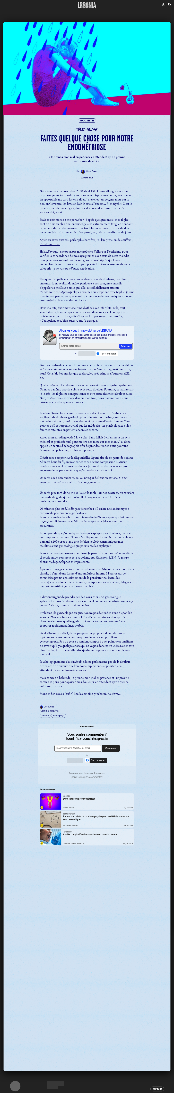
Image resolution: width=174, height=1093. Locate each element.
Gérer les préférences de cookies (87, 580)
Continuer (106, 541)
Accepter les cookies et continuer (87, 574)
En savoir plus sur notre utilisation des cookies (87, 583)
